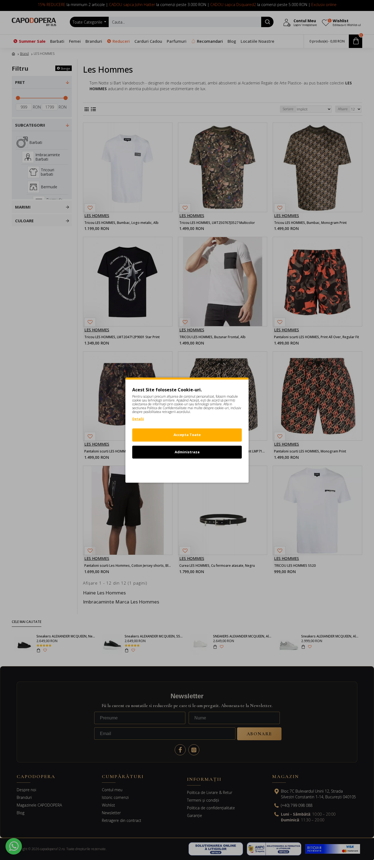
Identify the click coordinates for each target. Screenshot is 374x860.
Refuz (187, 468)
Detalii (138, 419)
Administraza (187, 451)
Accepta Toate (187, 434)
